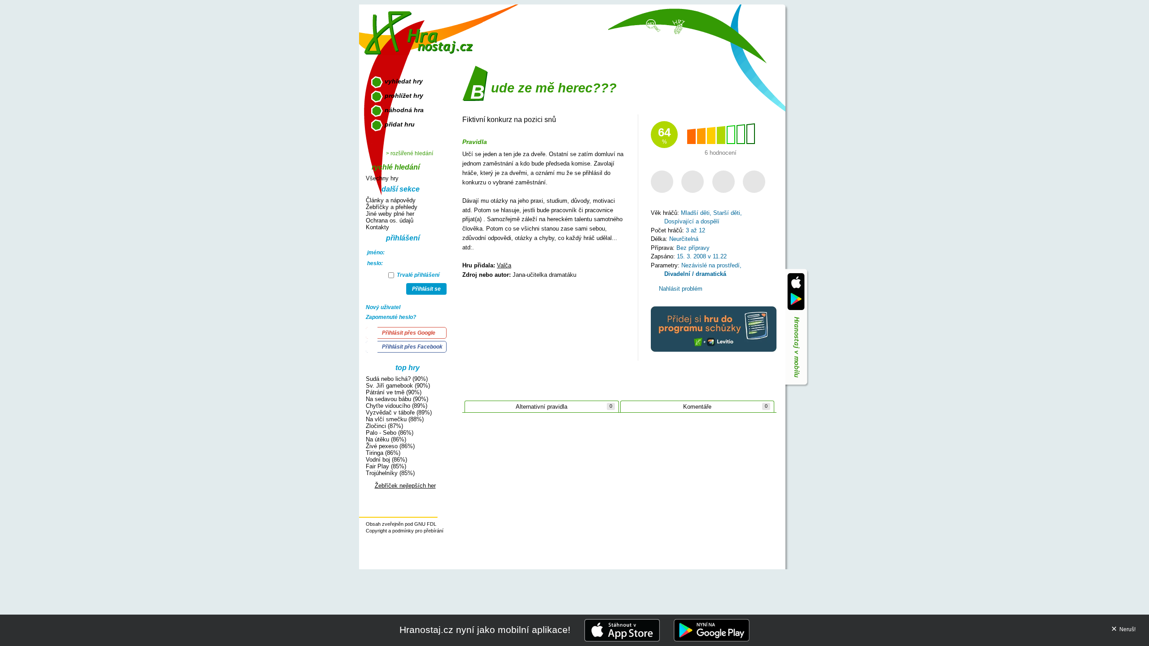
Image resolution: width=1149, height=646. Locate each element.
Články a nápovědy (391, 200)
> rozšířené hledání (409, 153)
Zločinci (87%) (384, 426)
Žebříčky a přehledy (391, 207)
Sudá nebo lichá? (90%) (397, 378)
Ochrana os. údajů (389, 220)
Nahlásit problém (679, 288)
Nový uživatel (383, 307)
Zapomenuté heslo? (391, 317)
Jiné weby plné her (390, 213)
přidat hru (400, 124)
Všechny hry (382, 178)
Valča (504, 265)
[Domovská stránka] (420, 29)
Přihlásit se (426, 289)
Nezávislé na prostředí (710, 265)
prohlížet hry (404, 95)
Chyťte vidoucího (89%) (396, 405)
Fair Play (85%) (386, 466)
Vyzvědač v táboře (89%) (399, 412)
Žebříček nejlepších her (405, 485)
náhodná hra (404, 109)
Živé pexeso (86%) (390, 446)
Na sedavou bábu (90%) (397, 399)
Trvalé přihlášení (417, 275)
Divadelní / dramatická (695, 274)
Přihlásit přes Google (408, 333)
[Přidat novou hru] (678, 26)
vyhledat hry (404, 81)
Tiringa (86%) (383, 453)
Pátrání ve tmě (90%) (393, 392)
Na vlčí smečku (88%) (395, 419)
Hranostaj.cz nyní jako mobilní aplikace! (484, 629)
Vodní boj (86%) (386, 459)
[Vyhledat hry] (653, 25)
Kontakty (377, 227)
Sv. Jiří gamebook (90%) (398, 385)
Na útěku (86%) (386, 439)
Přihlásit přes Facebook (412, 347)
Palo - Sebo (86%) (389, 432)
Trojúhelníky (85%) (390, 473)
